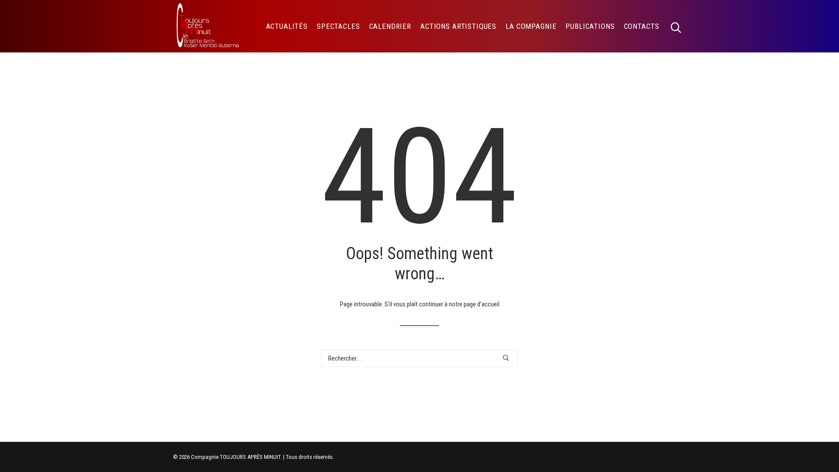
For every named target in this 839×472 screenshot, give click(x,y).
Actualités (287, 26)
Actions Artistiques (458, 26)
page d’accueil (481, 304)
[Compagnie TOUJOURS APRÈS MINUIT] (207, 26)
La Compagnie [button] (531, 26)
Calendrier (390, 26)
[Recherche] (419, 358)
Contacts (641, 26)
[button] (680, 26)
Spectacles (338, 26)
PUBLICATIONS (589, 26)
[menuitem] (287, 26)
